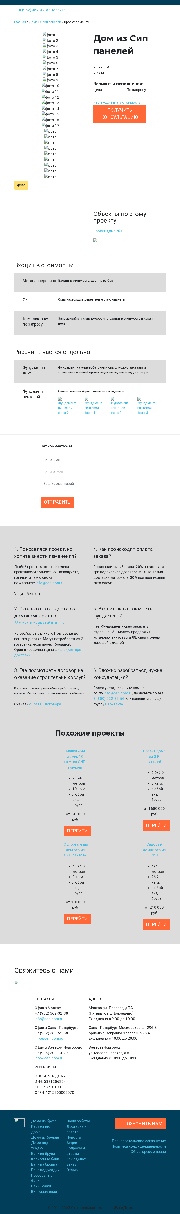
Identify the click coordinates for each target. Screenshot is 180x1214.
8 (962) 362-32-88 (33, 10)
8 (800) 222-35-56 (108, 698)
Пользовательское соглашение (139, 1141)
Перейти (77, 831)
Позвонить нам (141, 1123)
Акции (72, 1143)
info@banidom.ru (50, 583)
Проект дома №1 (107, 231)
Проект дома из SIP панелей (154, 756)
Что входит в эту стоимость (117, 102)
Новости (74, 1137)
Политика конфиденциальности (139, 1146)
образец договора (45, 704)
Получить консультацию (119, 114)
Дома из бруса (44, 1121)
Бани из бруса (43, 1153)
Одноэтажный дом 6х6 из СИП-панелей (76, 849)
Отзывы (74, 1170)
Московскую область (39, 623)
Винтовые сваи (44, 1191)
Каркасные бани (45, 1159)
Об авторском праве (148, 1151)
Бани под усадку (45, 1170)
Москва (58, 10)
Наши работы (78, 1121)
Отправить (57, 502)
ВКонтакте (114, 704)
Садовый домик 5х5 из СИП (154, 849)
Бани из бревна (44, 1164)
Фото (21, 185)
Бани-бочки (41, 1186)
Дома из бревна (45, 1137)
